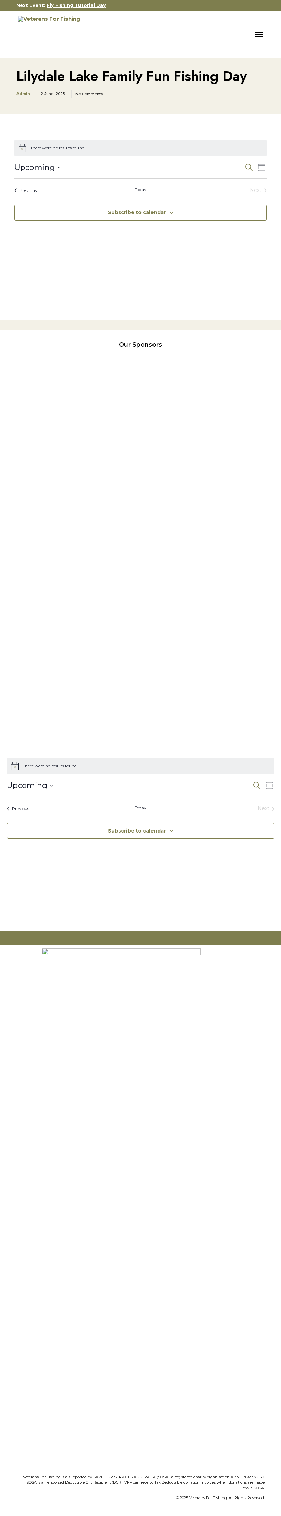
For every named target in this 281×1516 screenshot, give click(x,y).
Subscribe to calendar (137, 212)
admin (23, 93)
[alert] (140, 148)
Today (140, 189)
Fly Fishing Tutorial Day (76, 5)
